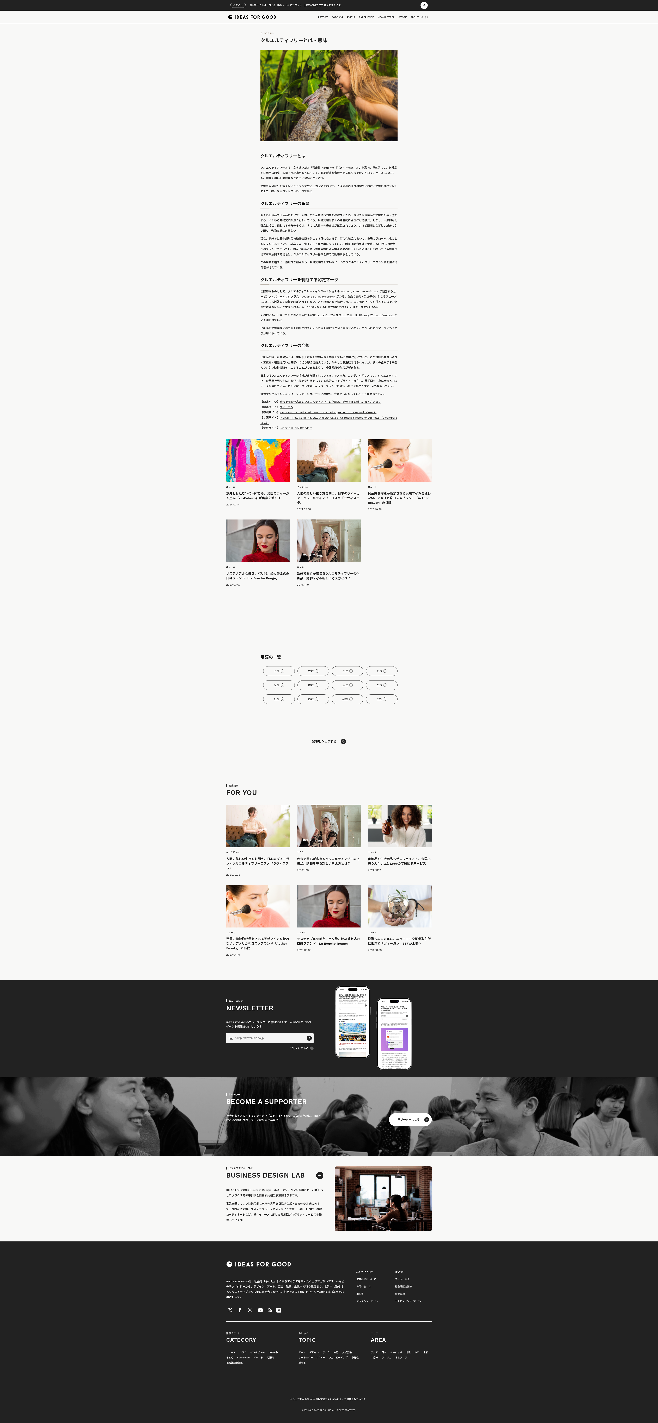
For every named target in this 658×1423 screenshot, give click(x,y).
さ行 (345, 671)
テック (326, 1352)
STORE (402, 17)
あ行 (276, 671)
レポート (273, 1352)
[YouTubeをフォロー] (260, 1310)
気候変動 (347, 1352)
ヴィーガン (314, 186)
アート (302, 1352)
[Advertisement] (363, 621)
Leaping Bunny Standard (296, 428)
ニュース (231, 1352)
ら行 (276, 699)
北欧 (408, 1352)
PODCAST (337, 17)
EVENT (351, 17)
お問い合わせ (363, 1286)
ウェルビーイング (338, 1357)
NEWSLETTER (386, 17)
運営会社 (400, 1272)
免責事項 (400, 1293)
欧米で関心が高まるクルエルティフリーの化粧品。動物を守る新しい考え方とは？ (330, 402)
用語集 (360, 1293)
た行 (379, 671)
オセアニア (401, 1357)
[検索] (426, 17)
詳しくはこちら (299, 1048)
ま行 (345, 685)
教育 (336, 1352)
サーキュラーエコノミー (311, 1357)
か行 (311, 671)
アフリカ (386, 1357)
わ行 (311, 699)
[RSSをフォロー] (270, 1310)
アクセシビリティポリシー (409, 1301)
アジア (374, 1352)
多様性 (355, 1357)
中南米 (374, 1357)
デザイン (314, 1352)
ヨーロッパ (396, 1352)
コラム (243, 1352)
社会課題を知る (403, 1286)
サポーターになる (409, 1119)
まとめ (229, 1357)
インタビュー (257, 1352)
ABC (345, 699)
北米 (425, 1352)
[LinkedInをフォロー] (278, 1310)
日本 (384, 1352)
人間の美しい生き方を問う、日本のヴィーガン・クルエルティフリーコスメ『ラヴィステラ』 (328, 498)
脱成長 (302, 1363)
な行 (276, 685)
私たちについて (365, 1272)
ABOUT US (417, 17)
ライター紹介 (402, 1279)
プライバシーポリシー (368, 1301)
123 (379, 699)
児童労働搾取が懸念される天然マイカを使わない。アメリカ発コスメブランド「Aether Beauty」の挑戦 (399, 498)
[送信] (309, 1038)
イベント (258, 1357)
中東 (417, 1352)
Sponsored (243, 1357)
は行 (311, 685)
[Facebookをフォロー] (239, 1310)
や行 (379, 685)
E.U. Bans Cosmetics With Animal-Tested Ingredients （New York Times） (328, 412)
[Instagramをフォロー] (250, 1310)
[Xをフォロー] (230, 1310)
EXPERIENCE (366, 17)
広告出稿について (366, 1279)
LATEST (323, 17)
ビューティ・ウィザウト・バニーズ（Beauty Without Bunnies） (354, 315)
